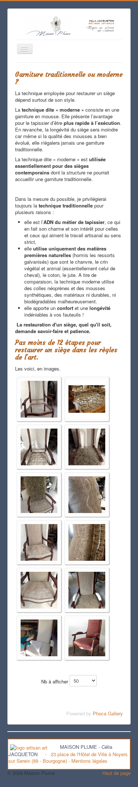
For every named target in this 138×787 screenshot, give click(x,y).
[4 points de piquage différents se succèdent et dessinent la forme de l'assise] (39, 589)
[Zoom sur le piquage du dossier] (86, 541)
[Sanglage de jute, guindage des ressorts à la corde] (86, 398)
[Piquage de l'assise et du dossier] (39, 541)
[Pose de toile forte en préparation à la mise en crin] (39, 446)
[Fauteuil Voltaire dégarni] (39, 398)
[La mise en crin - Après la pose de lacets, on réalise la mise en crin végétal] (86, 446)
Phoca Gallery (108, 713)
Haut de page (116, 772)
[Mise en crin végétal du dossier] (39, 493)
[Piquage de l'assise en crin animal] (86, 589)
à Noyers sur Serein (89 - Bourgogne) (68, 757)
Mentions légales (89, 760)
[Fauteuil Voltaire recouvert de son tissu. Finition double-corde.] (86, 636)
